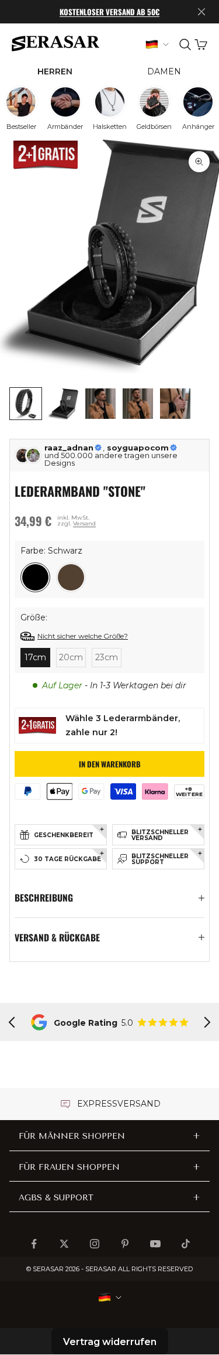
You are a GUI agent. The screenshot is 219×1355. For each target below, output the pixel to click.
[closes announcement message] (201, 11)
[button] (35, 577)
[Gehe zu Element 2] (63, 404)
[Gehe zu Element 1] (25, 403)
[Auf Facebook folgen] (34, 1244)
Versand (84, 523)
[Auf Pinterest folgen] (125, 1244)
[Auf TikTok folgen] (186, 1244)
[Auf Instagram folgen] (94, 1244)
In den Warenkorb (110, 764)
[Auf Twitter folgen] (64, 1244)
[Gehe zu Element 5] (175, 403)
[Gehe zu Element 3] (100, 403)
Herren (54, 71)
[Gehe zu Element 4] (137, 403)
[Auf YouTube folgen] (155, 1244)
